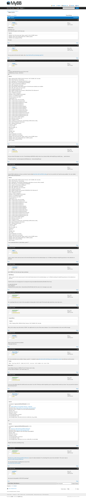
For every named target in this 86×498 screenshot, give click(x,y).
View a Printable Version (12, 488)
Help (78, 5)
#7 (77, 264)
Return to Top (22, 494)
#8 (77, 292)
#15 (77, 468)
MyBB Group (20, 496)
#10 (77, 332)
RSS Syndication (45, 494)
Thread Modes (75, 17)
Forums (8, 11)
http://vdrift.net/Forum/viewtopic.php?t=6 (34, 55)
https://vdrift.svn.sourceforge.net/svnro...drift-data (21, 406)
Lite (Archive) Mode (29, 494)
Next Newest (16, 483)
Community (12, 11)
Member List (65, 5)
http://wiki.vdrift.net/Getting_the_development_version (50, 359)
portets (14, 471)
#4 (77, 146)
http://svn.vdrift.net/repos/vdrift (22, 430)
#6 (77, 247)
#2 (77, 45)
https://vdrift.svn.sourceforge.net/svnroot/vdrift (26, 407)
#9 (77, 307)
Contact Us (15, 494)
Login (18, 8)
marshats (14, 267)
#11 (77, 349)
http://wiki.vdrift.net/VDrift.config (39, 174)
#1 (77, 19)
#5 (77, 164)
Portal (53, 5)
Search (58, 5)
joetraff (14, 335)
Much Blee (15, 352)
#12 (77, 374)
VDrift (18, 494)
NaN (13, 48)
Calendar (72, 5)
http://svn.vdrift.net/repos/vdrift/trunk (15, 459)
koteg (13, 22)
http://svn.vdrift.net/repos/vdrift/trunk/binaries (20, 428)
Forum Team (9, 494)
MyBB (12, 496)
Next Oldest (10, 483)
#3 (77, 60)
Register (22, 8)
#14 (77, 448)
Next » (15, 15)
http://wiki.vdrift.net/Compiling (14, 463)
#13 (77, 391)
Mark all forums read (38, 494)
